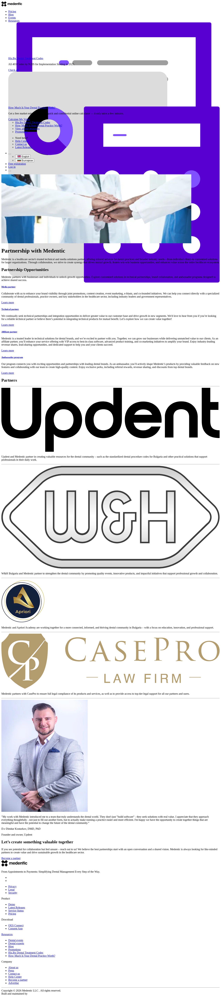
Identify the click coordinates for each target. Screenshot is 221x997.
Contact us (21, 144)
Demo (11, 904)
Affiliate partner (9, 331)
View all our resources (27, 128)
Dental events (15, 940)
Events (12, 17)
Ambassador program (12, 357)
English (25, 156)
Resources (14, 20)
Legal (11, 889)
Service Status (16, 910)
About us (13, 967)
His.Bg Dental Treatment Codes (25, 58)
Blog (11, 14)
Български (27, 160)
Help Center (21, 141)
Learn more (7, 302)
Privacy (12, 886)
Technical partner (10, 309)
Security (12, 892)
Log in (12, 166)
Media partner (8, 286)
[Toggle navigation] (9, 170)
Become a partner (11, 858)
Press (11, 970)
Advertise (13, 982)
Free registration (17, 163)
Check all (13, 70)
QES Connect (15, 925)
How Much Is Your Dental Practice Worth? (31, 107)
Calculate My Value (19, 119)
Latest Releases (23, 147)
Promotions (21, 131)
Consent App (15, 928)
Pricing (12, 11)
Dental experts (16, 943)
